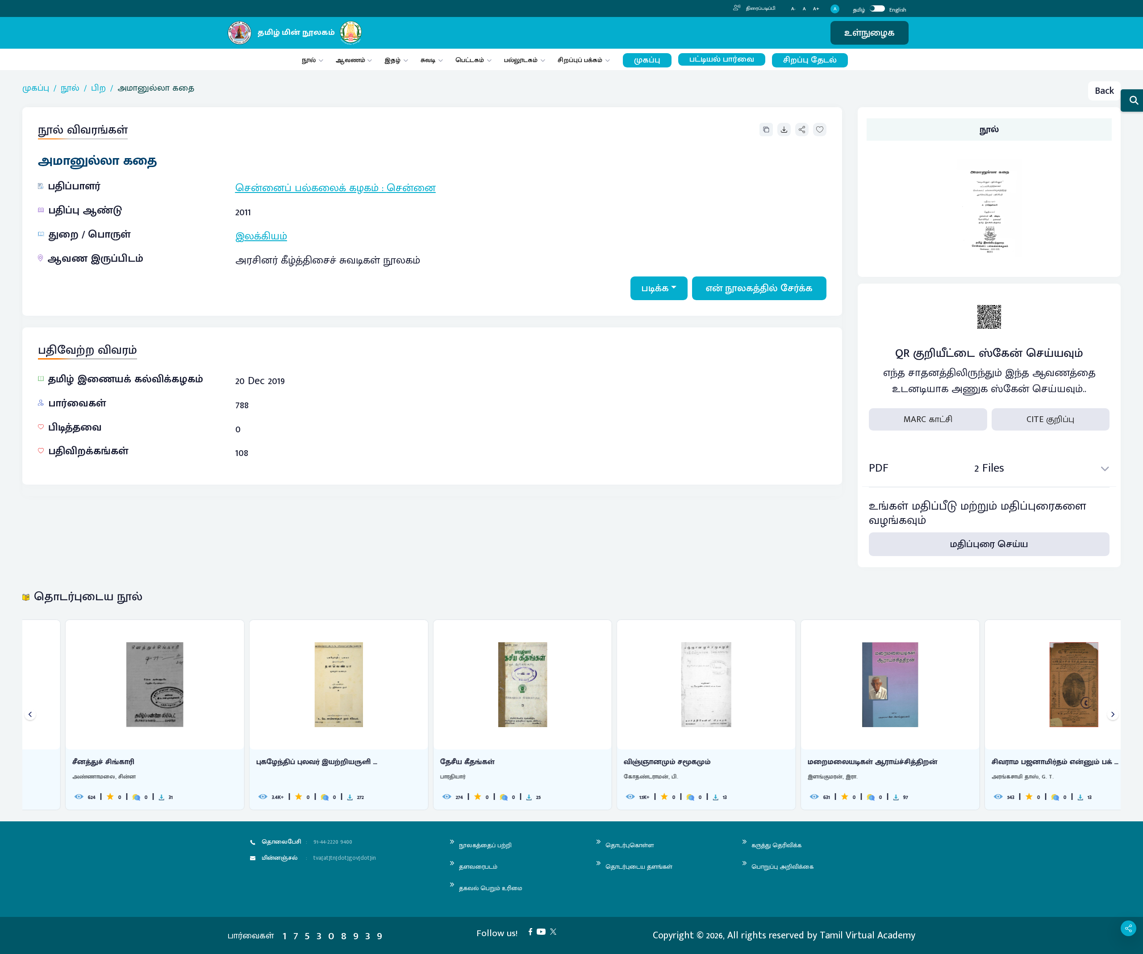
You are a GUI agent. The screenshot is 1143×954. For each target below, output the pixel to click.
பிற (98, 88)
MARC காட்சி (928, 419)
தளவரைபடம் (478, 866)
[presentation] (30, 715)
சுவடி (428, 60)
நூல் (309, 60)
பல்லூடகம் (521, 60)
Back (1104, 91)
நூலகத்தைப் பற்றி (485, 845)
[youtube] (543, 931)
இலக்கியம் (261, 236)
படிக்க (655, 288)
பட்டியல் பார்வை (721, 59)
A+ (816, 9)
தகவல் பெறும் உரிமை (490, 888)
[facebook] (533, 931)
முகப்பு (647, 60)
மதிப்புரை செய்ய (989, 544)
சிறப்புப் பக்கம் (580, 60)
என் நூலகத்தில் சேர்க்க (759, 288)
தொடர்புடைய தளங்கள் (638, 866)
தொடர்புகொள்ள (629, 845)
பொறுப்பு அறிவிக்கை (782, 866)
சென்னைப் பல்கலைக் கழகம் (307, 188)
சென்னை (411, 188)
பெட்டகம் (469, 60)
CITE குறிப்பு (1050, 419)
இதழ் (392, 60)
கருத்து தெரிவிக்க (776, 845)
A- (793, 9)
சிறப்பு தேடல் (810, 60)
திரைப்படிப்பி (760, 8)
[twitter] (555, 931)
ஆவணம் (351, 60)
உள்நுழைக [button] (869, 33)
